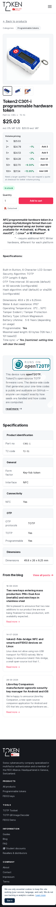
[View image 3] (28, 91)
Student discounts (16, 848)
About (6, 867)
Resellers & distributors (15, 853)
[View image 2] (18, 91)
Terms (6, 881)
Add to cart (36, 200)
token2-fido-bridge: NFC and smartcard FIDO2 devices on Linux (24, 643)
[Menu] (49, 6)
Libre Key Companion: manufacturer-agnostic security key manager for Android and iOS (27, 688)
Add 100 (43, 171)
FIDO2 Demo (9, 820)
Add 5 (45, 153)
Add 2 (45, 147)
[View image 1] (7, 91)
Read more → (13, 621)
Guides (6, 834)
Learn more (40, 895)
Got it (9, 900)
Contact (7, 872)
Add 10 (44, 159)
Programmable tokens (28, 28)
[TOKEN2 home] (12, 6)
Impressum (8, 877)
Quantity (7, 195)
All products (9, 786)
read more (12, 408)
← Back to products (15, 21)
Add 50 (44, 165)
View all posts (42, 575)
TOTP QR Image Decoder (16, 815)
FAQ (5, 843)
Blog (5, 839)
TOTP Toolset (10, 810)
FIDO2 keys (9, 796)
